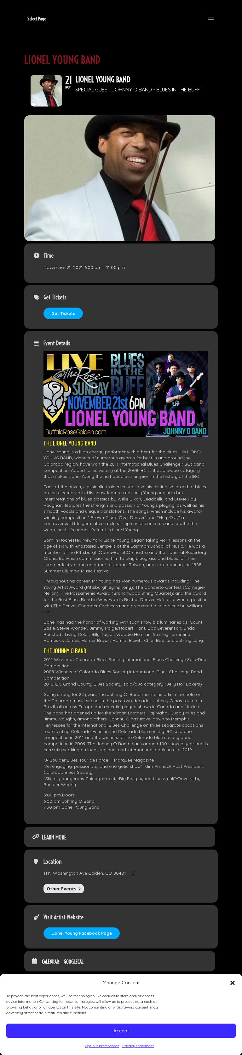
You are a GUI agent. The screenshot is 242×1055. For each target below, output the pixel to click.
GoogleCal (74, 962)
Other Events (62, 889)
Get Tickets (63, 313)
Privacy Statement (138, 1045)
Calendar (50, 962)
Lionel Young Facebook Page (81, 933)
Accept (121, 1031)
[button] (232, 983)
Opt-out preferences (102, 1045)
